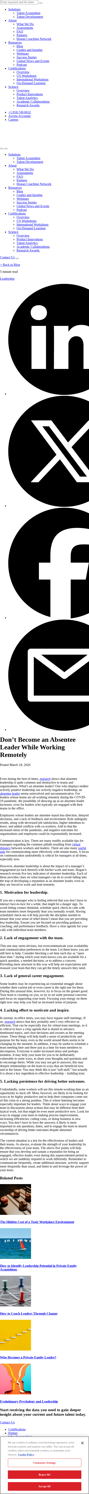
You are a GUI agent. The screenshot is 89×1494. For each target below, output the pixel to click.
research (45, 779)
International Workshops (32, 79)
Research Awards (28, 105)
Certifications (17, 68)
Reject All (44, 1474)
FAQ (20, 31)
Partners (22, 35)
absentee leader (10, 793)
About (12, 20)
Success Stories (27, 57)
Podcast (22, 64)
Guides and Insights (29, 50)
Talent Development (30, 16)
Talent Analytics (27, 98)
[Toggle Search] (1, 148)
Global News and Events (33, 61)
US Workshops (26, 75)
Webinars (23, 53)
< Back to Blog (10, 264)
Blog (20, 46)
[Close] (82, 1442)
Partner (13, 1433)
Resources (15, 42)
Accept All (44, 1486)
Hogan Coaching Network (34, 39)
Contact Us (7, 257)
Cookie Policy (26, 1454)
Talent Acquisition (28, 13)
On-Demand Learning (31, 83)
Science (13, 87)
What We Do (25, 24)
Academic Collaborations (33, 101)
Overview (23, 72)
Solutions (14, 9)
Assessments (25, 28)
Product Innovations (30, 94)
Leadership (7, 278)
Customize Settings (44, 1462)
